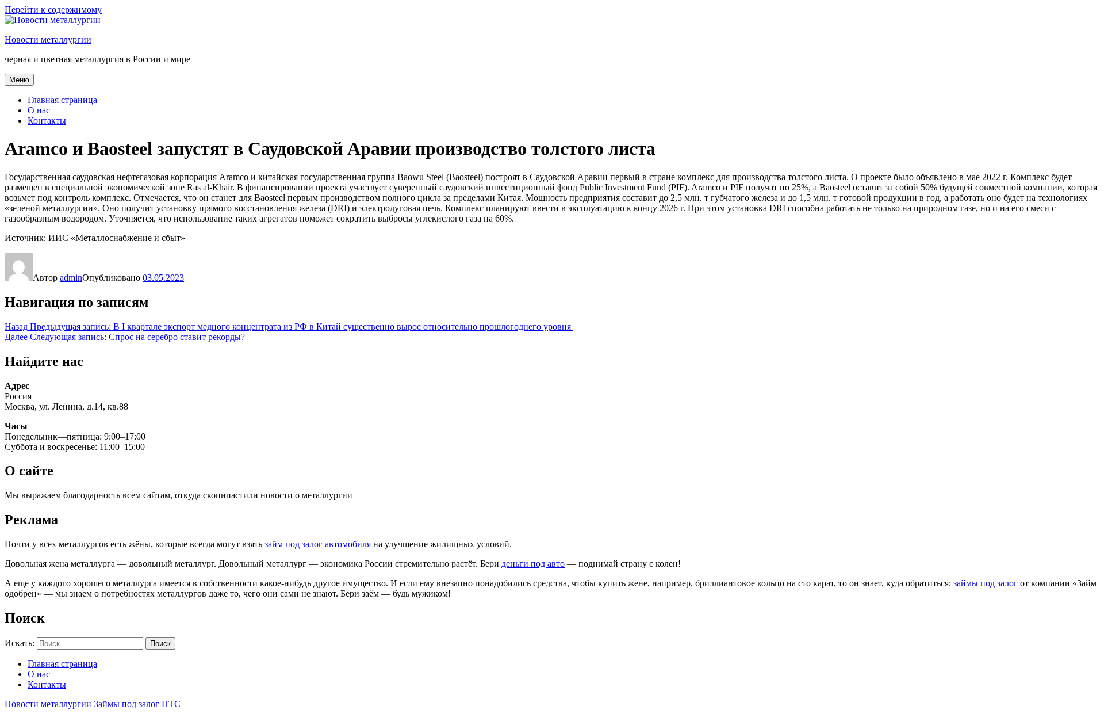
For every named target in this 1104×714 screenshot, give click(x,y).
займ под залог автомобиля (317, 544)
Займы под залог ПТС (137, 704)
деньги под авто (533, 563)
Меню (19, 79)
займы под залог (985, 583)
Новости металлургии (48, 39)
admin (71, 277)
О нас (39, 110)
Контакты (47, 120)
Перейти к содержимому (53, 9)
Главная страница (62, 100)
